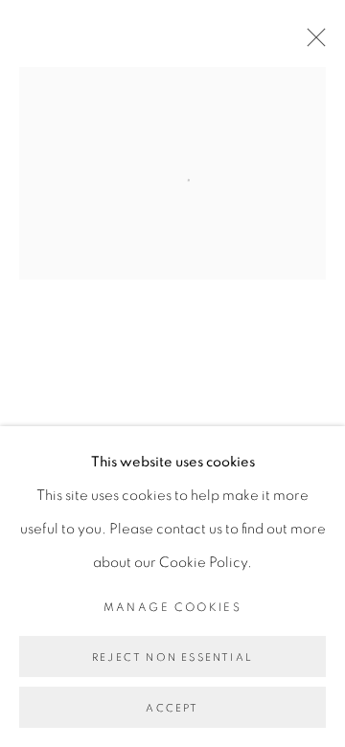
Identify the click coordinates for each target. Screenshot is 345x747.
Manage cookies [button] (173, 607)
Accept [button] (172, 708)
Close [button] (311, 43)
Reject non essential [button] (172, 657)
